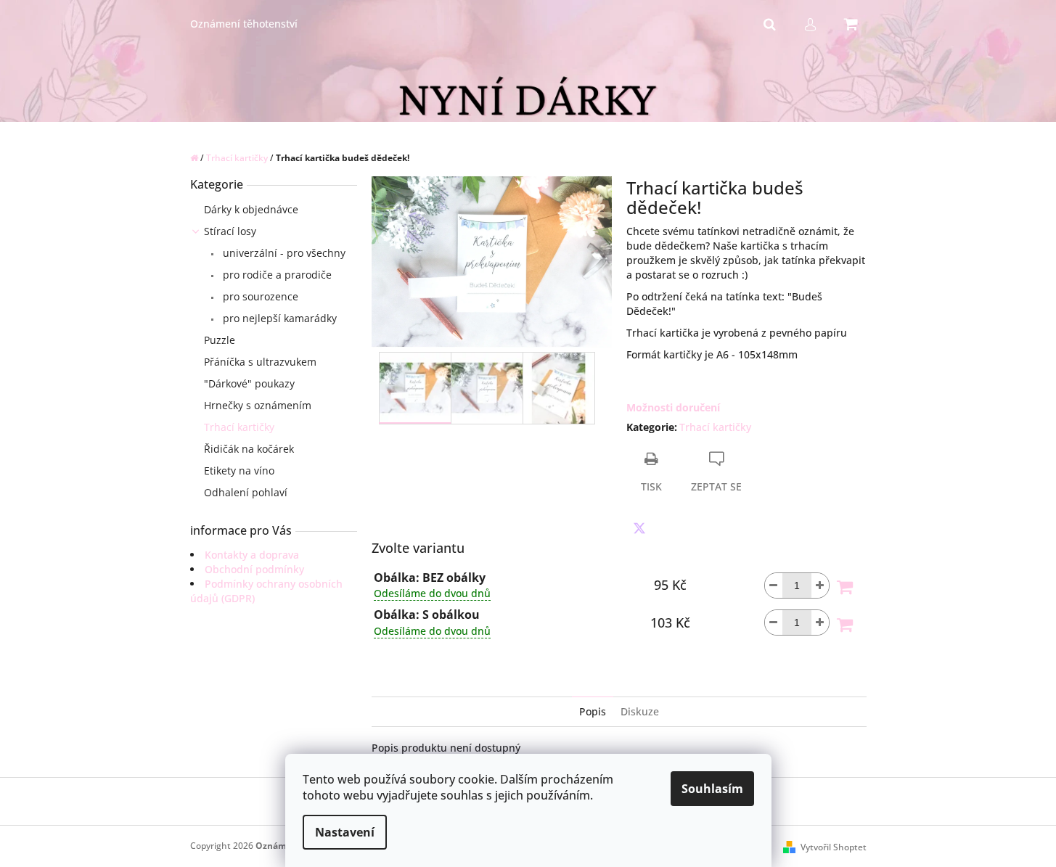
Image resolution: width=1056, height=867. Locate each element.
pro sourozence (259, 296)
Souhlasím (712, 789)
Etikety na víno (239, 470)
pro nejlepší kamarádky (278, 318)
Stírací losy (230, 231)
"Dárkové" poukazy (249, 383)
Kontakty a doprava (252, 555)
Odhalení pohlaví (245, 492)
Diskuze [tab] (640, 711)
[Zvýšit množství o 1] (820, 585)
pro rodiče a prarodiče (276, 275)
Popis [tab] (592, 711)
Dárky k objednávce (251, 209)
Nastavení (344, 832)
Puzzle (219, 340)
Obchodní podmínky (254, 569)
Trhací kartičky (239, 427)
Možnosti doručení (673, 407)
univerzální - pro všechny (282, 253)
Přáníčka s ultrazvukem (260, 362)
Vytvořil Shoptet (834, 847)
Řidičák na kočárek (249, 449)
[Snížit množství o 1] (773, 585)
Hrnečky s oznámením (257, 405)
